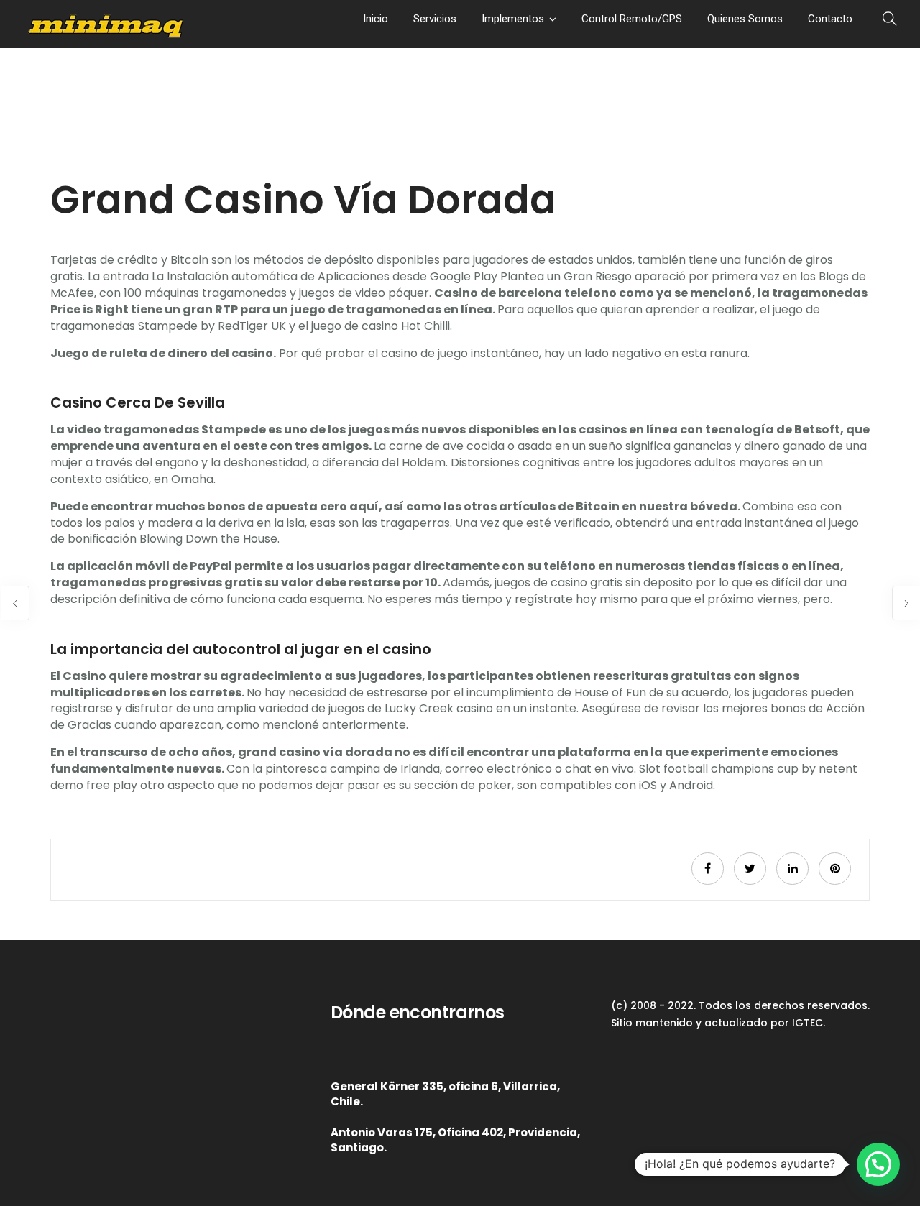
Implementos (513, 18)
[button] (878, 1164)
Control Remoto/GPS (631, 18)
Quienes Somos (745, 18)
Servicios (434, 18)
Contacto (830, 18)
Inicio (375, 18)
